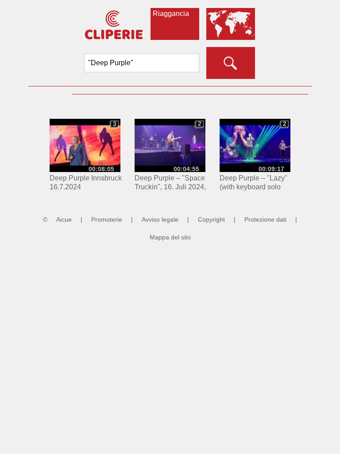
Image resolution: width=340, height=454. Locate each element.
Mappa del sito (170, 237)
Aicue (64, 219)
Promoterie (106, 219)
